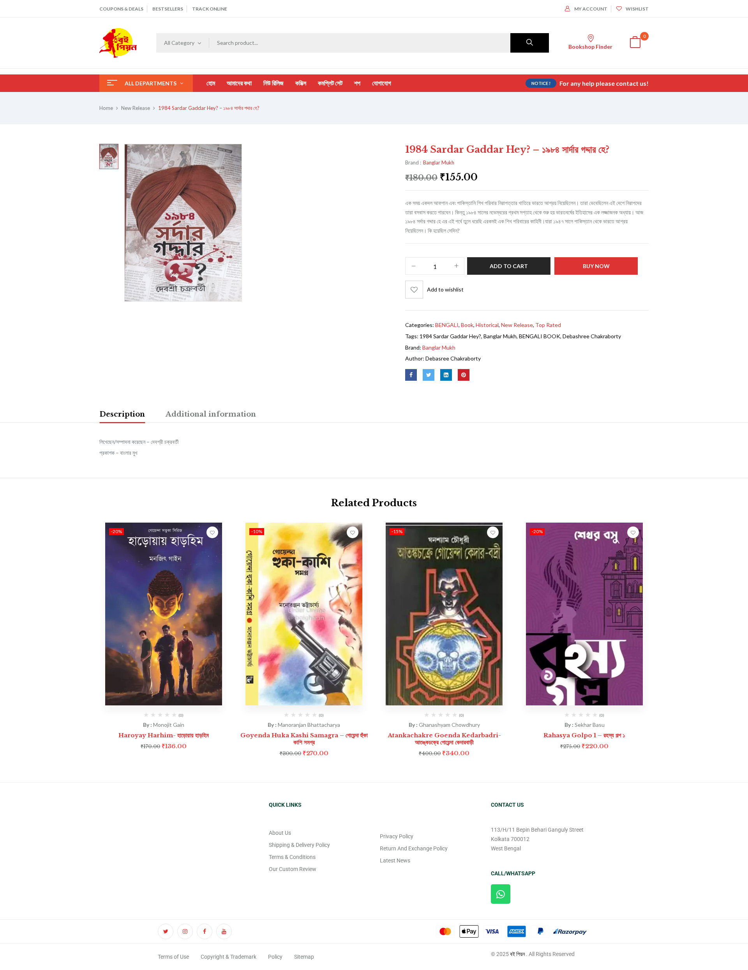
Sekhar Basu (590, 724)
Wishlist (637, 9)
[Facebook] (411, 375)
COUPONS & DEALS (121, 9)
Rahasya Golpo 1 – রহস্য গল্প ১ (584, 735)
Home (106, 108)
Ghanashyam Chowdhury (449, 724)
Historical (487, 325)
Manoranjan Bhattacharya (309, 724)
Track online (209, 9)
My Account (590, 9)
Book (467, 325)
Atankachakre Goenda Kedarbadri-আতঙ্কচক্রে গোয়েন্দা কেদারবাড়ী (444, 738)
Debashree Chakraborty (592, 336)
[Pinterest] (463, 375)
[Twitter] (428, 375)
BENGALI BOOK (539, 336)
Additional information (211, 414)
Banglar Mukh (438, 162)
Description (122, 414)
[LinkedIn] (446, 375)
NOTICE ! (540, 83)
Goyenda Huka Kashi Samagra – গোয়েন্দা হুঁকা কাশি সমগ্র (304, 738)
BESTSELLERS (167, 9)
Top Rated (548, 325)
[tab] (122, 415)
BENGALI (447, 325)
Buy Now (596, 266)
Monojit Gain (168, 724)
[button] (635, 43)
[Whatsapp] (500, 894)
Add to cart (509, 266)
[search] (529, 43)
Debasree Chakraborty (453, 358)
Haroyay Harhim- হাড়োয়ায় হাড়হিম (163, 735)
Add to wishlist (445, 289)
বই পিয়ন (517, 954)
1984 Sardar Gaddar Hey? (450, 336)
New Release (135, 108)
